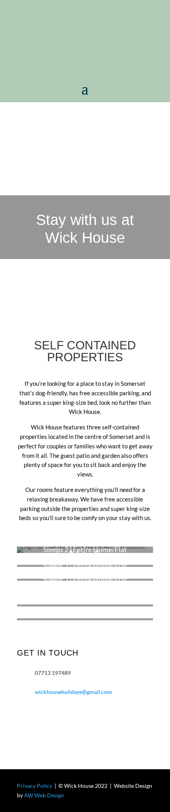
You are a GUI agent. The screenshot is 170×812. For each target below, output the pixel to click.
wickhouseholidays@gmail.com (73, 691)
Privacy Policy (34, 785)
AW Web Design (44, 795)
